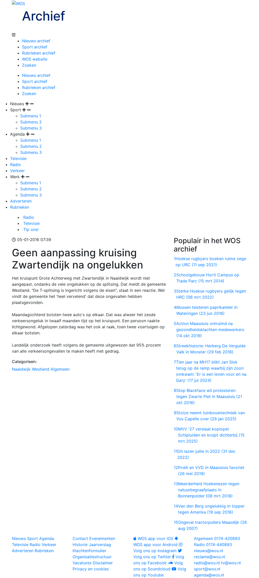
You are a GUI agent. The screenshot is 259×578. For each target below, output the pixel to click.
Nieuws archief (36, 40)
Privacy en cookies (91, 568)
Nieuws (19, 538)
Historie (80, 544)
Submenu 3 (31, 128)
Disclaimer (103, 562)
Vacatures (82, 562)
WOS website (34, 59)
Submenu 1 (30, 115)
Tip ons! (30, 229)
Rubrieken (19, 207)
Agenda (46, 538)
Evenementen (102, 538)
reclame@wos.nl (209, 556)
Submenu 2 (31, 121)
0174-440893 (213, 544)
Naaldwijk (21, 369)
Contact (80, 538)
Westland (40, 369)
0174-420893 (217, 538)
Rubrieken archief (38, 53)
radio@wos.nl (207, 562)
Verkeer (17, 170)
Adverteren (21, 201)
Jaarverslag (100, 544)
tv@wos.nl (231, 562)
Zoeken (29, 65)
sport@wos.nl (207, 568)
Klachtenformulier (89, 550)
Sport (32, 538)
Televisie (18, 158)
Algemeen (60, 369)
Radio (15, 164)
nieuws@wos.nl (208, 550)
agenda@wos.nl (209, 574)
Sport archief (34, 46)
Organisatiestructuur (92, 556)
